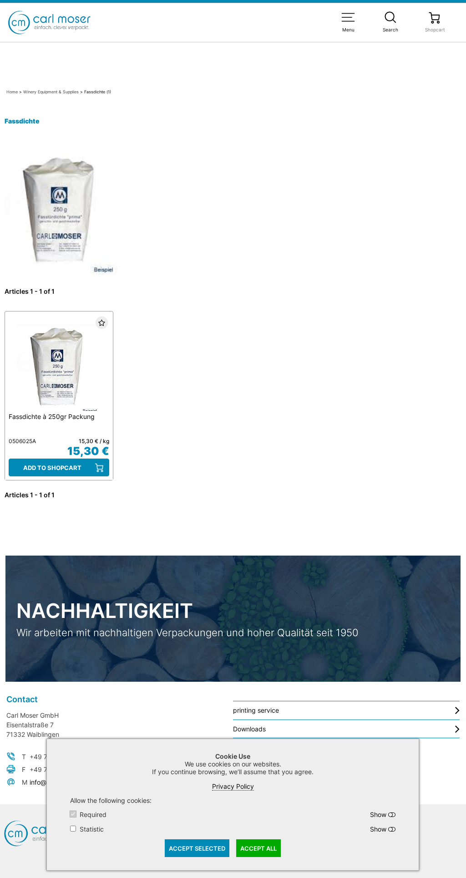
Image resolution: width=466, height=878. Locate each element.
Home (12, 91)
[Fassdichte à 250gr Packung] (59, 364)
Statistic (92, 829)
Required (93, 814)
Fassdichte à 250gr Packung (52, 416)
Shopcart (435, 29)
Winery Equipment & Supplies (51, 91)
